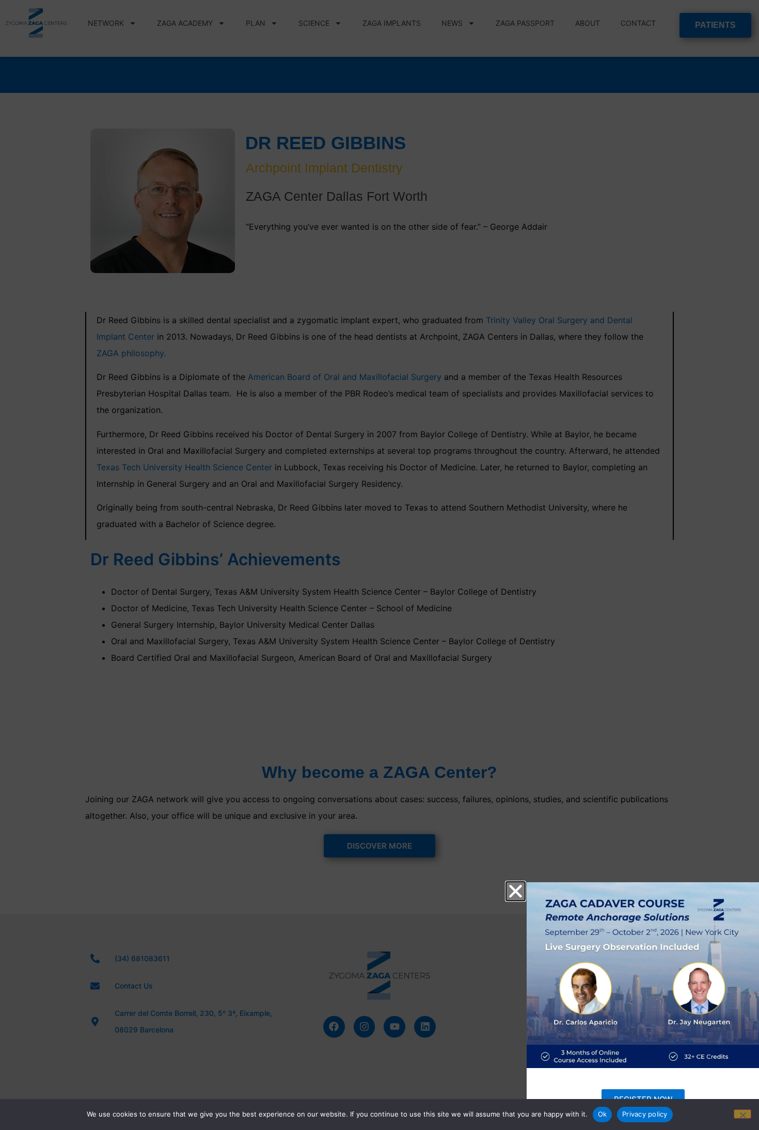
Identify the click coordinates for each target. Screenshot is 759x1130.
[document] (379, 565)
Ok (602, 1114)
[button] (516, 891)
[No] (742, 1114)
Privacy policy (645, 1114)
